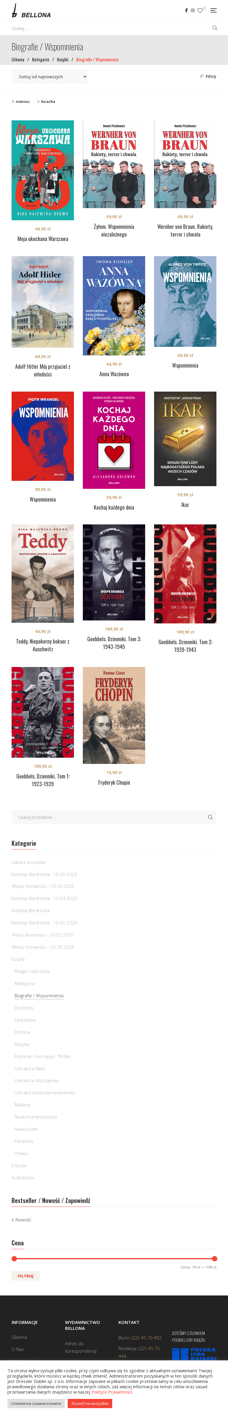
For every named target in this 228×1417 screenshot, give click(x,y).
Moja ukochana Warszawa (43, 238)
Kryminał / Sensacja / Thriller (43, 1056)
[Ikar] (185, 439)
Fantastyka (25, 1020)
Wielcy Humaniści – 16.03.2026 (43, 886)
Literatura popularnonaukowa (45, 1092)
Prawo (21, 1153)
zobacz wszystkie (29, 862)
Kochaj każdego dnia (114, 507)
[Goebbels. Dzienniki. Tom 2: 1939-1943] (185, 573)
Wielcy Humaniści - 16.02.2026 (42, 935)
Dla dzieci (24, 1008)
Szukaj (210, 817)
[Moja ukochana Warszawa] (43, 170)
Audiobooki (23, 1177)
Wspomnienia (185, 365)
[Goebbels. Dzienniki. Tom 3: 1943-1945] (114, 572)
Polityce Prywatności (111, 1392)
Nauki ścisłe (26, 1129)
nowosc (23, 101)
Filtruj (26, 1276)
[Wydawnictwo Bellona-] (31, 10)
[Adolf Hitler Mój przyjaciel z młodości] (43, 302)
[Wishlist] (200, 10)
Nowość (23, 1220)
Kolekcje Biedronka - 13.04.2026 (44, 898)
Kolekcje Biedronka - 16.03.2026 (44, 874)
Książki (18, 959)
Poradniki (24, 1141)
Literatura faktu (30, 1068)
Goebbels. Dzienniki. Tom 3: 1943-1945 (114, 642)
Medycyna (25, 983)
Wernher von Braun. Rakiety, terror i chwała (185, 230)
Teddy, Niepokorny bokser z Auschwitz (42, 645)
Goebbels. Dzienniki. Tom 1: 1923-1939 (42, 780)
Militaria (22, 1105)
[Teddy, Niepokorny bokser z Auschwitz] (43, 573)
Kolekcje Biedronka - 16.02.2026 (44, 922)
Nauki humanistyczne (36, 1117)
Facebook (186, 10)
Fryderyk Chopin (114, 782)
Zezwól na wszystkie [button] (90, 1403)
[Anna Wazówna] (114, 305)
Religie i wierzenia (32, 971)
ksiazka (48, 101)
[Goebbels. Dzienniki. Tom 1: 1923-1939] (43, 712)
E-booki (19, 1165)
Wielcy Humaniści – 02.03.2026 (43, 947)
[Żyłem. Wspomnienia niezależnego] (114, 164)
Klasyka (22, 1044)
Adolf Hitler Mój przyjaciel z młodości (42, 370)
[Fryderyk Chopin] (114, 715)
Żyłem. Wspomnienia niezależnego (114, 230)
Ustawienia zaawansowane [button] (36, 1403)
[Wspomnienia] (185, 301)
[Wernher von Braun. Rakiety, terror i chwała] (185, 164)
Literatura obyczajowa (36, 1080)
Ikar (185, 504)
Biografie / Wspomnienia (39, 995)
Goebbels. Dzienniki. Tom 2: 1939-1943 (185, 645)
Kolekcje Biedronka (31, 910)
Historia (22, 1032)
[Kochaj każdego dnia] (114, 440)
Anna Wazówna (114, 374)
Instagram (192, 10)
